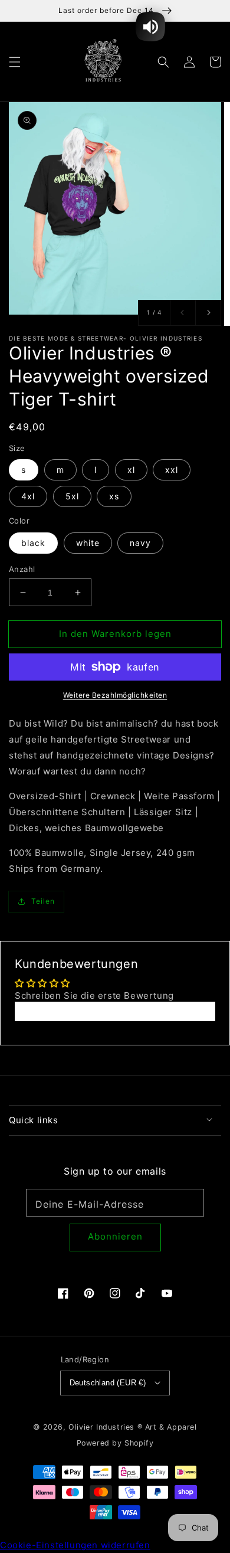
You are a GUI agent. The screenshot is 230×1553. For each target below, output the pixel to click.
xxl (171, 470)
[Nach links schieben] (183, 313)
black (33, 543)
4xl (28, 496)
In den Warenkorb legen (115, 633)
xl (131, 470)
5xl (72, 496)
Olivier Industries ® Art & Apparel (132, 1427)
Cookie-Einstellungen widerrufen (75, 1545)
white (88, 543)
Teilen (43, 901)
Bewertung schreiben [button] (114, 1011)
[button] (15, 61)
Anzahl (22, 569)
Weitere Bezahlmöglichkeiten (115, 695)
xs (114, 496)
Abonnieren (115, 1236)
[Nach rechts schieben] (208, 313)
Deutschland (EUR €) (108, 1382)
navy (140, 543)
